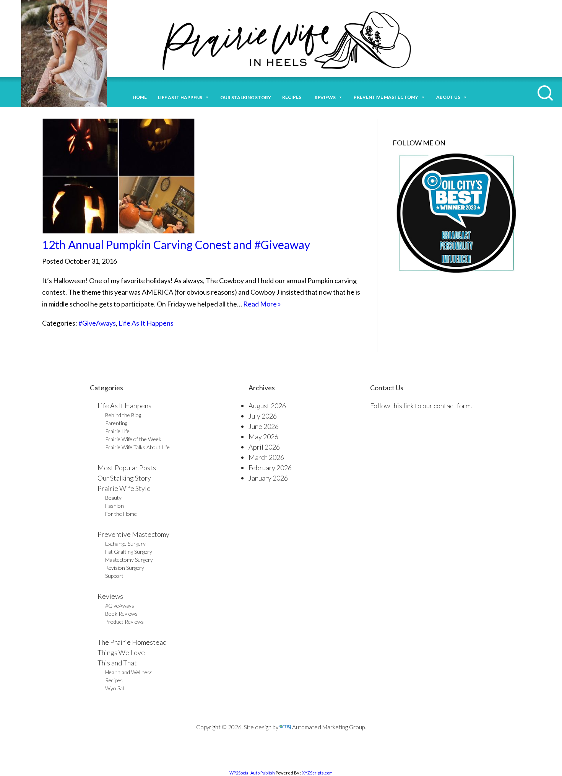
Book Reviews (121, 613)
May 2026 (263, 436)
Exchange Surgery (125, 543)
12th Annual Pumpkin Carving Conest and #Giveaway (176, 244)
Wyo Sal (114, 688)
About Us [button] (448, 97)
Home (140, 97)
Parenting (116, 423)
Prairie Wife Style (124, 488)
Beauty (113, 497)
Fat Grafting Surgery (128, 551)
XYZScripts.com (317, 772)
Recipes (293, 97)
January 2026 (268, 478)
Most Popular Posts (126, 467)
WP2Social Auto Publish (252, 772)
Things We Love (121, 652)
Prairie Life (117, 431)
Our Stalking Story (124, 478)
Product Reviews (124, 621)
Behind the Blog (123, 415)
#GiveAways (97, 323)
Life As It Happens (146, 323)
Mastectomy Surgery (129, 559)
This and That (117, 663)
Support (114, 575)
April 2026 (264, 447)
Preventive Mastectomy (386, 97)
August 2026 (267, 405)
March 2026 (266, 457)
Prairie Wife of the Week (133, 439)
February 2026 (270, 467)
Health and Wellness (129, 672)
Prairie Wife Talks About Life (137, 447)
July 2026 (263, 416)
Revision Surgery (124, 567)
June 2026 (264, 426)
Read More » (262, 304)
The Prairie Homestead (132, 642)
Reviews (110, 596)
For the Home (121, 513)
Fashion (114, 505)
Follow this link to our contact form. (421, 405)
